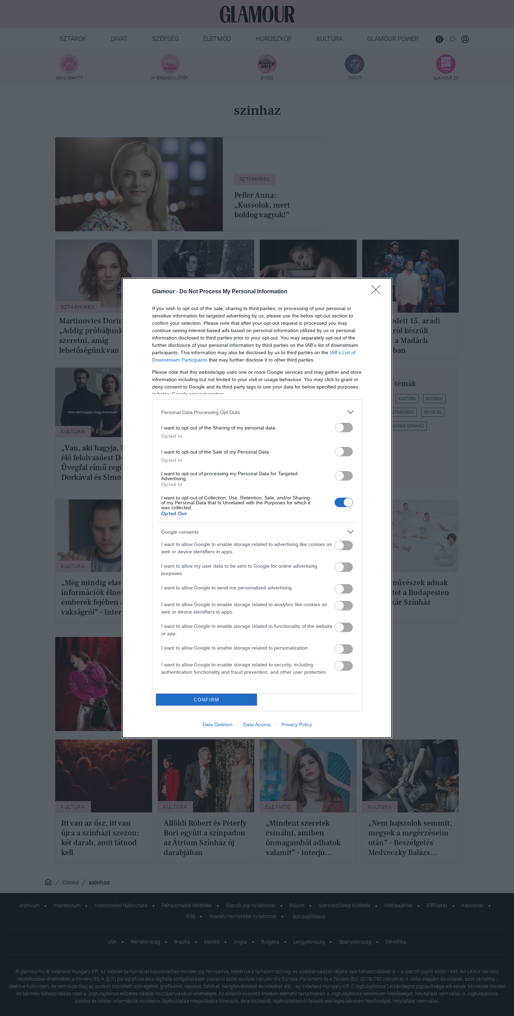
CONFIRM (207, 699)
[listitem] (257, 412)
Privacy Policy (296, 724)
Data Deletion (217, 724)
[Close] (378, 292)
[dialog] (257, 508)
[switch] (344, 427)
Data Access (257, 724)
